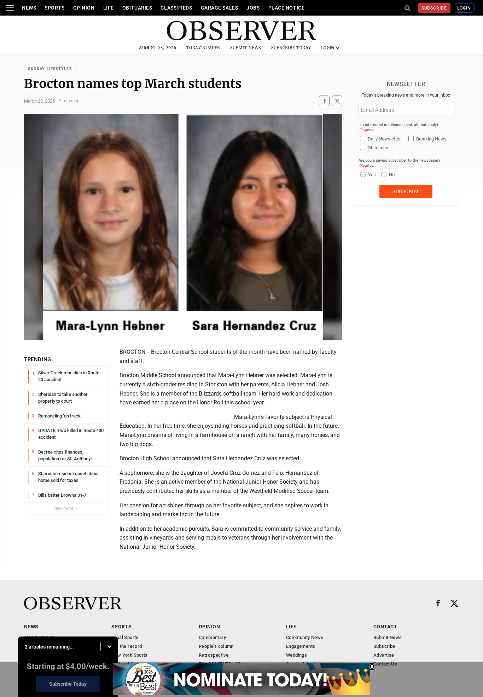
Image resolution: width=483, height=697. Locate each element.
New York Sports (129, 655)
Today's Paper (203, 47)
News (29, 8)
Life (108, 8)
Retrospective (213, 655)
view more (64, 508)
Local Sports (125, 637)
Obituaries (137, 8)
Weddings (296, 655)
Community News (304, 637)
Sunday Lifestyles (50, 69)
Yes (371, 174)
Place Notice (286, 8)
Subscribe (434, 8)
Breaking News (431, 139)
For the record (126, 646)
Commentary (212, 637)
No (392, 174)
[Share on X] (337, 101)
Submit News (245, 47)
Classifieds (176, 8)
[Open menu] (10, 7)
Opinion (84, 8)
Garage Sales (219, 8)
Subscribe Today (291, 47)
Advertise (383, 655)
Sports (54, 8)
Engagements (300, 646)
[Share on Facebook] (324, 101)
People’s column (216, 646)
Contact (385, 626)
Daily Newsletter (384, 139)
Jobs (253, 8)
